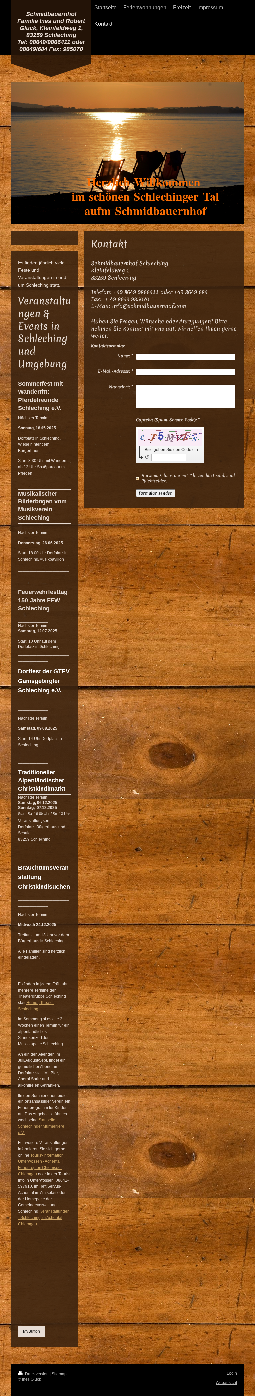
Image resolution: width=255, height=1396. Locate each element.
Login (232, 1373)
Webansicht (226, 1382)
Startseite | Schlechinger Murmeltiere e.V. (41, 1126)
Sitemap (59, 1374)
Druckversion (37, 1374)
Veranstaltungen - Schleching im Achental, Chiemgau (44, 1217)
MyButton (31, 1331)
